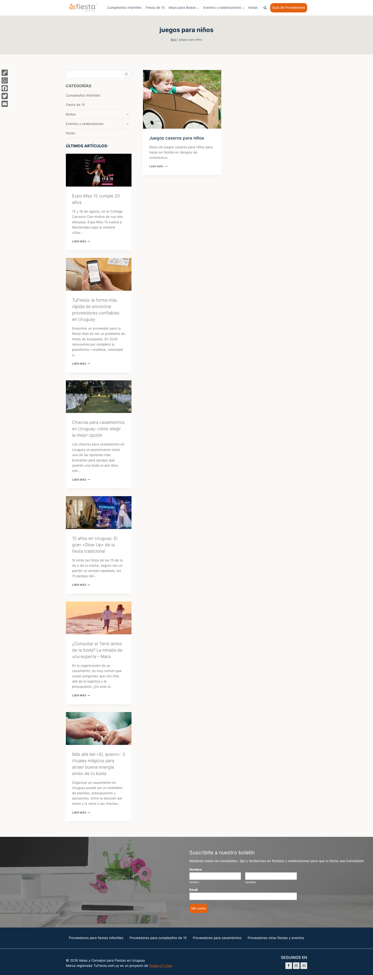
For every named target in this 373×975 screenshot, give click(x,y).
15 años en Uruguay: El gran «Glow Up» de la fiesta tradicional (94, 545)
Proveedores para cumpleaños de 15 (158, 938)
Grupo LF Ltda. (161, 966)
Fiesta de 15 (155, 8)
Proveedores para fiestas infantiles (96, 938)
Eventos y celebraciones (85, 124)
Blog (174, 39)
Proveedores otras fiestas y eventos (276, 938)
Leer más (158, 166)
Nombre (196, 869)
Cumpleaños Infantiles (124, 8)
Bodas (71, 114)
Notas (253, 8)
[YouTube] (304, 965)
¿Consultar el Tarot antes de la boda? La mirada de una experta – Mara (97, 650)
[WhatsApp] (5, 80)
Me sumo (198, 908)
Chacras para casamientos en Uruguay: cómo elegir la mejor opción (98, 429)
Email (194, 890)
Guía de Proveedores (288, 8)
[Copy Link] (5, 73)
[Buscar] (126, 74)
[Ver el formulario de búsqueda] (265, 7)
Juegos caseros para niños (176, 138)
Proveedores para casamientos (217, 938)
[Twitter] (5, 96)
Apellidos (250, 882)
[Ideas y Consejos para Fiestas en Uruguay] (83, 8)
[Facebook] (288, 965)
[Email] (5, 104)
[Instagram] (296, 965)
